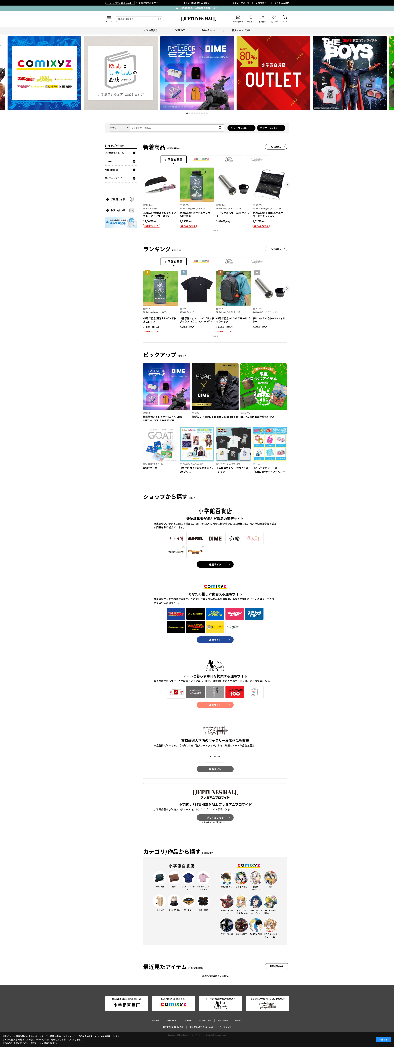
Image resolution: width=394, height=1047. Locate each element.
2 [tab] (189, 113)
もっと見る (276, 146)
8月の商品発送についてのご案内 (206, 8)
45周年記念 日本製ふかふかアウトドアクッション (269, 214)
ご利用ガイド (262, 2)
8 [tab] (204, 113)
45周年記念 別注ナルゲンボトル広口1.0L (196, 214)
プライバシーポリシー (28, 1042)
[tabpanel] (197, 73)
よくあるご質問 (282, 2)
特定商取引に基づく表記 (173, 1027)
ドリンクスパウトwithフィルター (232, 214)
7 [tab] (202, 113)
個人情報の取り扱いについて (202, 1027)
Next (288, 8)
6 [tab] (199, 113)
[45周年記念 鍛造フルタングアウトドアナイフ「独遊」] (160, 185)
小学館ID (238, 1020)
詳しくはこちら (215, 817)
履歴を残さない (277, 966)
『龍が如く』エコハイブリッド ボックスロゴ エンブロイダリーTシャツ (197, 321)
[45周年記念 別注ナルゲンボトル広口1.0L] (197, 185)
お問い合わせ (223, 1020)
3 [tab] (192, 113)
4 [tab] (194, 113)
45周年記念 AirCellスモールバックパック (233, 319)
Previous (105, 8)
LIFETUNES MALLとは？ (197, 2)
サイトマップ (225, 1027)
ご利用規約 (187, 1020)
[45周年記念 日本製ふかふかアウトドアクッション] (270, 185)
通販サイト (215, 564)
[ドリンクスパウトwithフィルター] (233, 185)
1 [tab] (187, 113)
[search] (159, 19)
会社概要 (155, 1020)
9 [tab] (207, 113)
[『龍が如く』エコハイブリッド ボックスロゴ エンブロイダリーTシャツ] (197, 288)
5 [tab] (197, 113)
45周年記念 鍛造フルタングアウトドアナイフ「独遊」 (159, 214)
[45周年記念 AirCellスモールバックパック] (233, 288)
